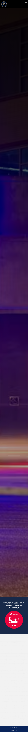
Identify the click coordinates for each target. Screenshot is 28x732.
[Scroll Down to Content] (14, 604)
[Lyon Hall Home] (5, 4)
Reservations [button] (14, 727)
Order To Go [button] (14, 730)
